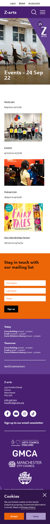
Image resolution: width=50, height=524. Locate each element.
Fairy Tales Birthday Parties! (17, 237)
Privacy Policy (28, 507)
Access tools (34, 3)
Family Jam (9, 102)
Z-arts (10, 12)
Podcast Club (10, 192)
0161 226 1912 (10, 400)
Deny (36, 516)
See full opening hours (14, 366)
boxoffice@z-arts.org (14, 402)
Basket (22, 3)
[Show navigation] (42, 12)
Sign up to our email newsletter (23, 422)
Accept (14, 516)
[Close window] (44, 495)
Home (6, 63)
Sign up (11, 309)
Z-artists (8, 147)
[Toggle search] (34, 12)
